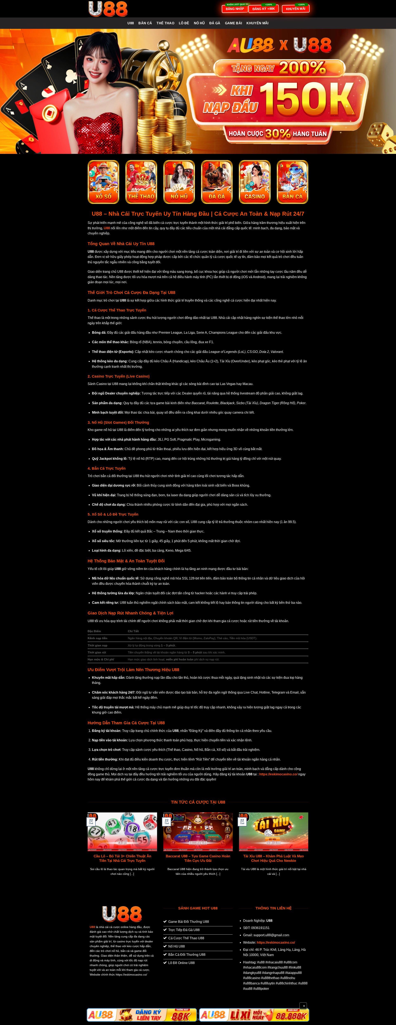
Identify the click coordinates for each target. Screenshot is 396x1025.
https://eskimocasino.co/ (276, 942)
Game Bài (233, 23)
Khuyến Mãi (257, 23)
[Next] (309, 849)
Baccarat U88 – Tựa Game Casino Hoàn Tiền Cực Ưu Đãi (198, 858)
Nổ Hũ (199, 23)
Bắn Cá (145, 23)
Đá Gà (214, 23)
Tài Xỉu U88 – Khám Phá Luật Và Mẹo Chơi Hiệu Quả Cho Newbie (273, 858)
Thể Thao (165, 23)
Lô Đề (184, 23)
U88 (130, 23)
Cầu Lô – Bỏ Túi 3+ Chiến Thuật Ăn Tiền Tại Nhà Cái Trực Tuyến (122, 858)
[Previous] (87, 849)
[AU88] (142, 1015)
